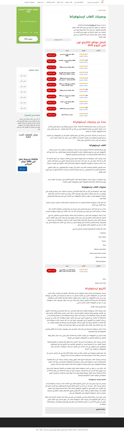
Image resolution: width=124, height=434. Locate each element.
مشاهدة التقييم (83, 56)
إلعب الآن (23, 75)
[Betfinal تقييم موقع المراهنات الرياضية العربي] (33, 81)
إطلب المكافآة (51, 55)
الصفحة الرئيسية (102, 10)
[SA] (21, 2)
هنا (24, 125)
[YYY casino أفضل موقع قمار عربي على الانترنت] (33, 103)
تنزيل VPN (28, 39)
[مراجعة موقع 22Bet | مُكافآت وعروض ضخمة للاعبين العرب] (33, 92)
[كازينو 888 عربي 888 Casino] (33, 76)
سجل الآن (22, 168)
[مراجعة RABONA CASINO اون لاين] (33, 97)
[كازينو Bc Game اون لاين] (33, 108)
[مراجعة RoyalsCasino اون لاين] (33, 86)
